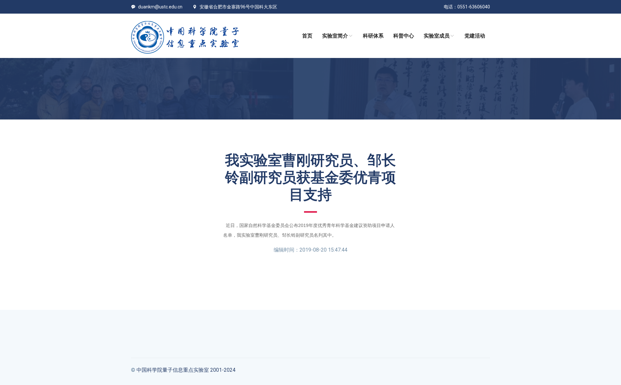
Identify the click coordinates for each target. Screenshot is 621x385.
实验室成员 (437, 35)
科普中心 (403, 35)
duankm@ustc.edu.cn (160, 6)
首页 (307, 35)
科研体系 (373, 35)
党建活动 (474, 35)
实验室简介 (335, 35)
